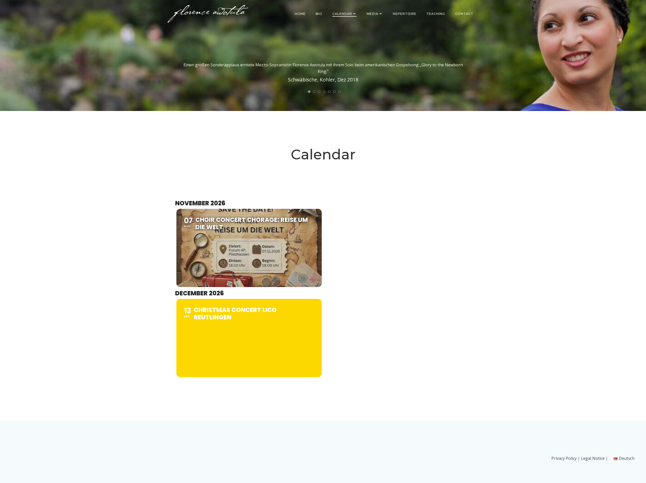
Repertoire (404, 14)
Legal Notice (593, 458)
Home (300, 14)
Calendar (342, 14)
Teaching (435, 14)
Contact (464, 14)
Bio (319, 14)
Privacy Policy (564, 458)
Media (372, 14)
